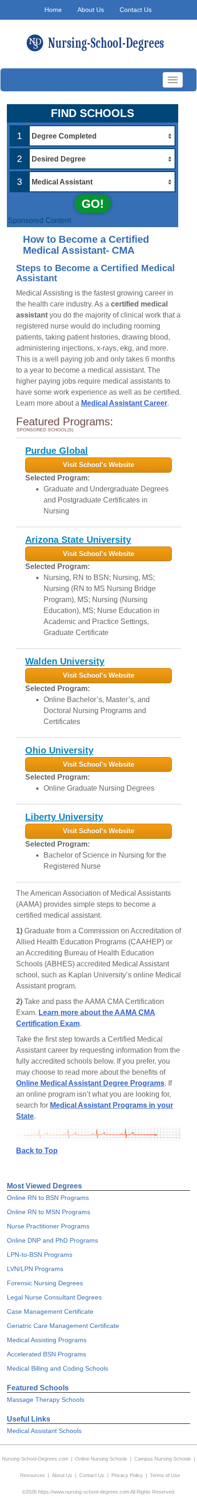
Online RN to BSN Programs (48, 1197)
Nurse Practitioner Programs (48, 1226)
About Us (90, 9)
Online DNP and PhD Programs (52, 1240)
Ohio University (59, 750)
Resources (32, 1475)
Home (53, 9)
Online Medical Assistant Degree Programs (90, 1083)
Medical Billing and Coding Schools (57, 1368)
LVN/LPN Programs (35, 1268)
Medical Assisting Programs (47, 1340)
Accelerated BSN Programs (46, 1354)
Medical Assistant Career (124, 403)
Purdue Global (56, 451)
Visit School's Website (98, 465)
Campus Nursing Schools (162, 1458)
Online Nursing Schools (101, 1458)
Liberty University (64, 817)
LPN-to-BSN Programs (39, 1254)
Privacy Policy (127, 1475)
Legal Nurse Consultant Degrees (54, 1297)
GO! (93, 204)
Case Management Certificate (50, 1311)
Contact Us (136, 9)
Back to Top (37, 1151)
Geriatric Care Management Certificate (63, 1325)
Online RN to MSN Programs (48, 1212)
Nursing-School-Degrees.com (35, 1458)
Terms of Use (165, 1475)
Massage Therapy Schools (45, 1399)
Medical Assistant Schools (44, 1430)
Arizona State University (78, 540)
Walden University (64, 661)
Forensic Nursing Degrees (45, 1283)
